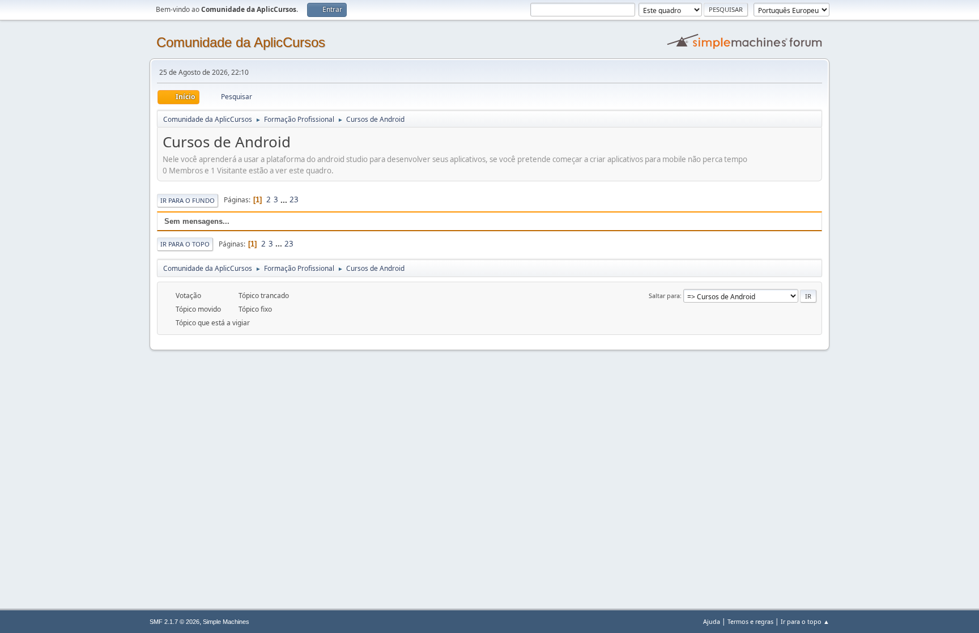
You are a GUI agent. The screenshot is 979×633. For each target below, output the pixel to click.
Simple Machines (226, 621)
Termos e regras (750, 621)
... (284, 199)
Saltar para (664, 295)
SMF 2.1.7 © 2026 (174, 621)
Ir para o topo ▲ (805, 621)
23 (294, 199)
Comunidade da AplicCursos (240, 42)
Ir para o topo (185, 244)
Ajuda (711, 621)
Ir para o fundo (187, 200)
